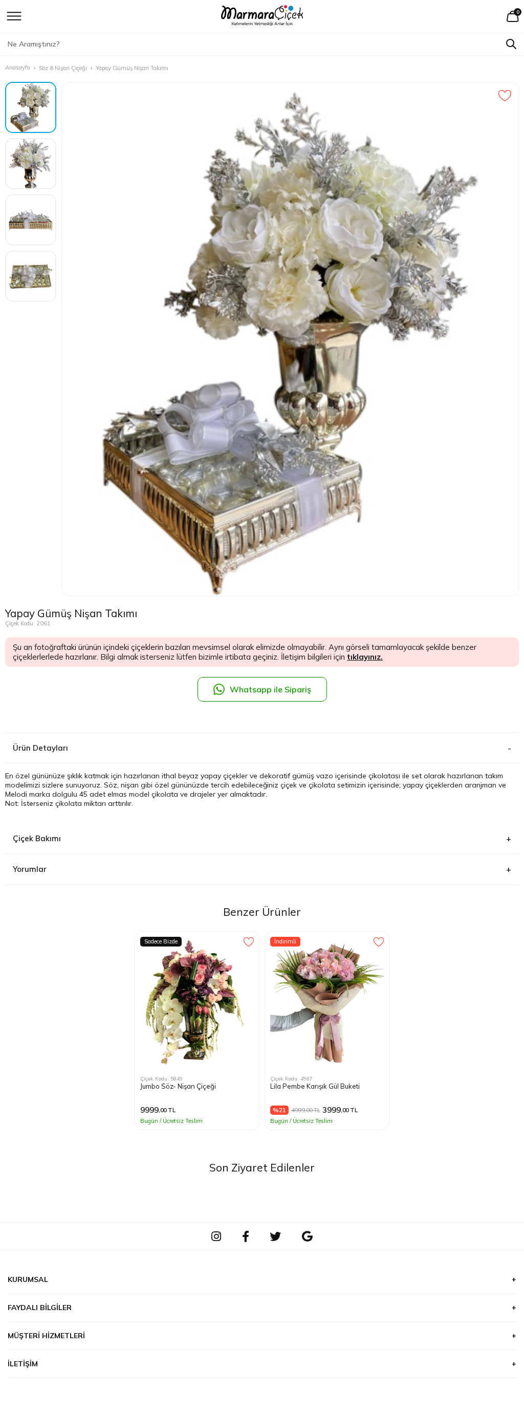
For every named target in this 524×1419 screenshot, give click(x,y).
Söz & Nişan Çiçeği (63, 68)
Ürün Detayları (40, 748)
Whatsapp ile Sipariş (270, 689)
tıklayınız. (365, 657)
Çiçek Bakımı (37, 838)
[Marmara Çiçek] (262, 16)
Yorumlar (30, 869)
